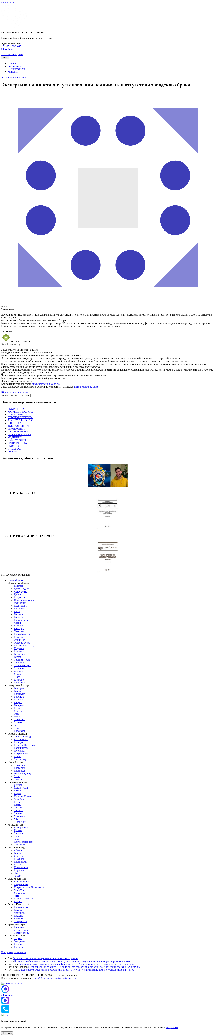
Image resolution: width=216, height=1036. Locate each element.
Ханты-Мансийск (23, 841)
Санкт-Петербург (23, 736)
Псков (17, 756)
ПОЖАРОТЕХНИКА (19, 434)
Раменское (19, 654)
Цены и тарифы (16, 68)
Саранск (18, 810)
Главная (12, 63)
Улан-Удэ (19, 890)
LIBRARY (13, 451)
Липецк (18, 711)
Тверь (17, 725)
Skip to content (8, 2)
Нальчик (18, 918)
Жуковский (20, 603)
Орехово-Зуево (22, 642)
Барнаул (18, 853)
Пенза (17, 802)
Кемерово (19, 858)
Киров (17, 793)
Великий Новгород (24, 745)
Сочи (17, 776)
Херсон (18, 938)
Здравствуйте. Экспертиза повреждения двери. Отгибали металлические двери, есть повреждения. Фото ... (77, 969)
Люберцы (19, 628)
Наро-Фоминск (22, 634)
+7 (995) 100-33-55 (11, 46)
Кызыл (17, 864)
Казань (17, 790)
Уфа (16, 819)
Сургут (18, 836)
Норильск (19, 870)
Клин (17, 611)
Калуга (18, 702)
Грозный (18, 910)
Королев (18, 617)
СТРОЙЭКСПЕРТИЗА (20, 417)
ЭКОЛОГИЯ (15, 445)
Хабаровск (19, 893)
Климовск (19, 608)
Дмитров (19, 585)
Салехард (19, 833)
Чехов (17, 676)
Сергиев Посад (22, 659)
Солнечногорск (22, 665)
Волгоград (19, 767)
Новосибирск (21, 867)
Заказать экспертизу (12, 54)
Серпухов (19, 662)
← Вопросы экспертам (13, 77)
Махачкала (19, 912)
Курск (17, 708)
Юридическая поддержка (14, 392)
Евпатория (19, 927)
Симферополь (21, 932)
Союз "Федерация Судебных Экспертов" (55, 978)
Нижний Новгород (24, 796)
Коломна (18, 614)
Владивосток (21, 884)
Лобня (17, 622)
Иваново (18, 699)
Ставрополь (20, 921)
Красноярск (20, 861)
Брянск (18, 691)
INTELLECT (15, 448)
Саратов (18, 813)
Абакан (18, 850)
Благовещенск (21, 881)
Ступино (19, 668)
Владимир (19, 694)
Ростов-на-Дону (22, 773)
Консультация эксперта (13, 952)
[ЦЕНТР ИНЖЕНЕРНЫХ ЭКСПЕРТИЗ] (14, 27)
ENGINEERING (16, 408)
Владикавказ (21, 907)
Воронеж (19, 696)
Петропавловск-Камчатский (29, 887)
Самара (18, 807)
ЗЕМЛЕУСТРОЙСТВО (20, 420)
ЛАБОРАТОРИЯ (17, 440)
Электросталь (21, 682)
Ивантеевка (20, 605)
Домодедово (20, 591)
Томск (17, 876)
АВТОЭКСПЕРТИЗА (19, 431)
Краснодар (19, 770)
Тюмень (18, 839)
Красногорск (21, 620)
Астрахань (19, 765)
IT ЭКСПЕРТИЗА (17, 414)
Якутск (18, 901)
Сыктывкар (20, 759)
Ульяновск (19, 816)
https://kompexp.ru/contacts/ (46, 384)
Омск (17, 873)
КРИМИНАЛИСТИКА (20, 411)
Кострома (19, 705)
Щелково (19, 679)
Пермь (17, 804)
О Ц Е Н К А (15, 423)
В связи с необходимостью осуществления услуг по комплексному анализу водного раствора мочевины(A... (73, 961)
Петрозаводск (21, 753)
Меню (5, 57)
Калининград (21, 748)
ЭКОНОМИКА (16, 428)
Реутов (17, 657)
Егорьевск (19, 597)
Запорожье (19, 941)
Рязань (17, 716)
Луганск (18, 947)
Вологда (18, 742)
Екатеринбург (21, 827)
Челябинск (19, 844)
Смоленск (19, 719)
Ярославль (19, 730)
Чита (16, 895)
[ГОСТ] (108, 529)
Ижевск (18, 785)
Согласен (7, 1033)
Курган (18, 830)
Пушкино (19, 651)
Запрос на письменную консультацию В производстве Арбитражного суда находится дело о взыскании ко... (77, 964)
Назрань (18, 915)
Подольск (19, 648)
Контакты (13, 71)
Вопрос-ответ (15, 66)
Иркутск (18, 856)
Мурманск (19, 750)
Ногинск (18, 637)
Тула (16, 728)
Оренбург (19, 799)
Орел (16, 713)
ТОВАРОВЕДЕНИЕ (19, 426)
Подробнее (172, 1027)
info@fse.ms (7, 49)
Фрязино (18, 671)
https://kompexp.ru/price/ (86, 386)
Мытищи (19, 631)
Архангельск (21, 739)
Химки (18, 674)
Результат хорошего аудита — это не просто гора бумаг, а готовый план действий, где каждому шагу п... (84, 967)
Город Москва (15, 580)
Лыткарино (20, 625)
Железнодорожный (24, 600)
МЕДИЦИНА (15, 437)
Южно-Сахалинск (23, 898)
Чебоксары (20, 821)
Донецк (18, 944)
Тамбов (18, 722)
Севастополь (21, 930)
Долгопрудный (22, 588)
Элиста (18, 779)
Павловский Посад (24, 645)
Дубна (17, 594)
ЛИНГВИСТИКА (17, 443)
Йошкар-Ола (21, 787)
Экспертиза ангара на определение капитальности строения (45, 958)
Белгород (19, 688)
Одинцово (19, 639)
